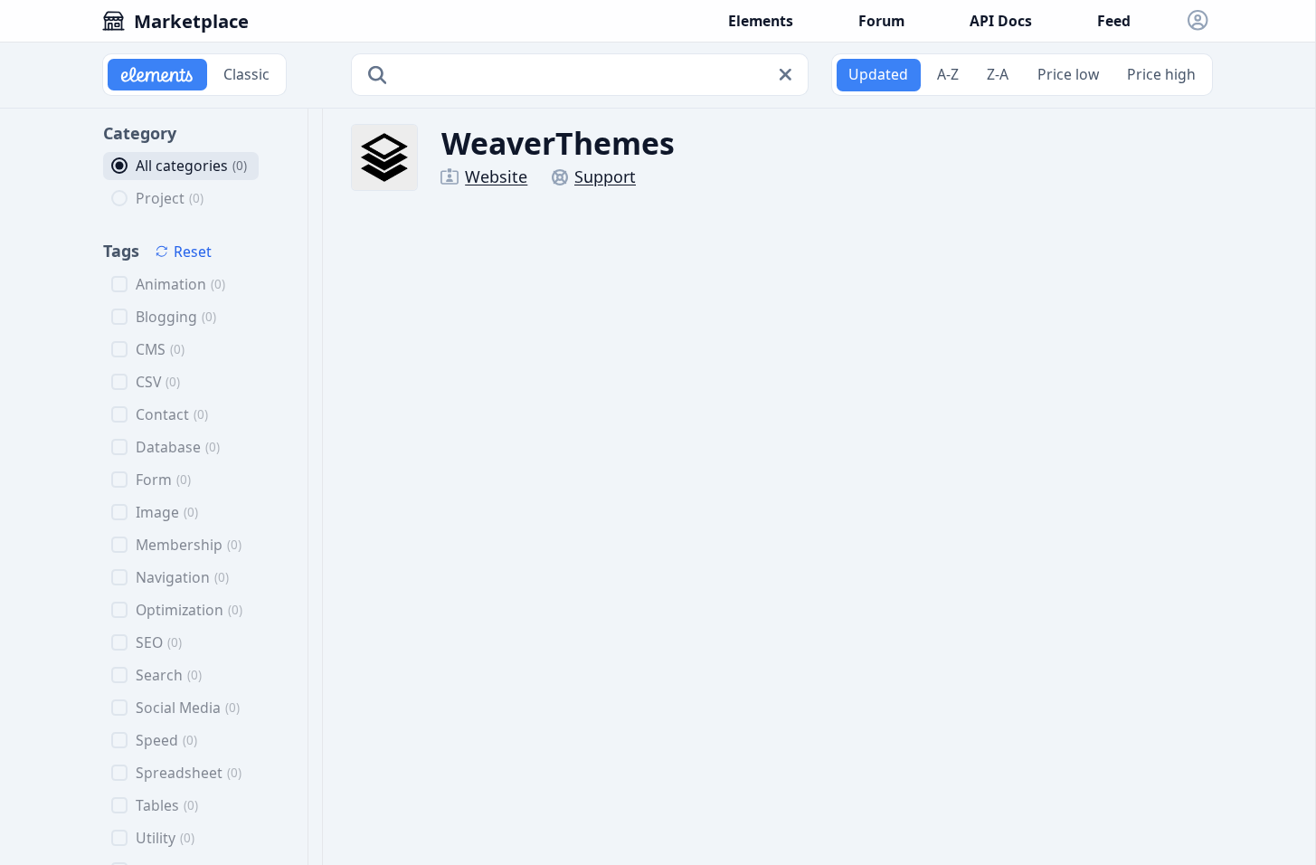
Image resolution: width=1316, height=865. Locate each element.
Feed (1114, 21)
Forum (881, 21)
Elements (760, 21)
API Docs (1001, 21)
